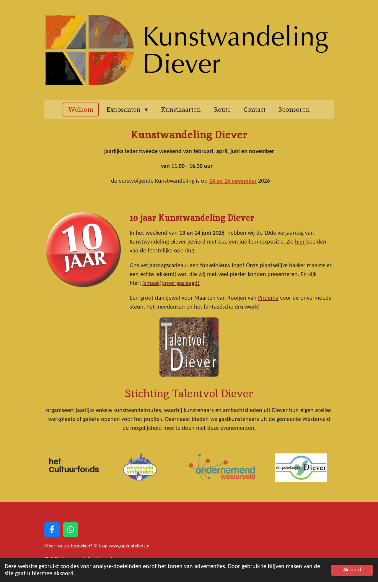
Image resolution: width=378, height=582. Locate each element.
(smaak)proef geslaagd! (171, 283)
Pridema (268, 298)
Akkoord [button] (352, 570)
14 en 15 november (233, 181)
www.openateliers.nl (130, 546)
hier (300, 242)
